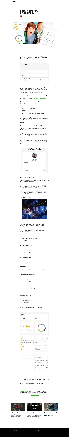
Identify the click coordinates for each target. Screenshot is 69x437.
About (30, 1)
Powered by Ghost (56, 430)
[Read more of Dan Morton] (21, 16)
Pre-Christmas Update (35, 87)
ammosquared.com (35, 395)
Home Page (21, 1)
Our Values (34, 1)
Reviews (38, 1)
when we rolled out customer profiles (39, 98)
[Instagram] (38, 430)
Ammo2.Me (44, 185)
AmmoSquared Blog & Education (14, 430)
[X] (35, 430)
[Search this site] (58, 1)
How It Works (26, 1)
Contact (42, 1)
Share (47, 16)
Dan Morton (25, 15)
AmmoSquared (23, 391)
